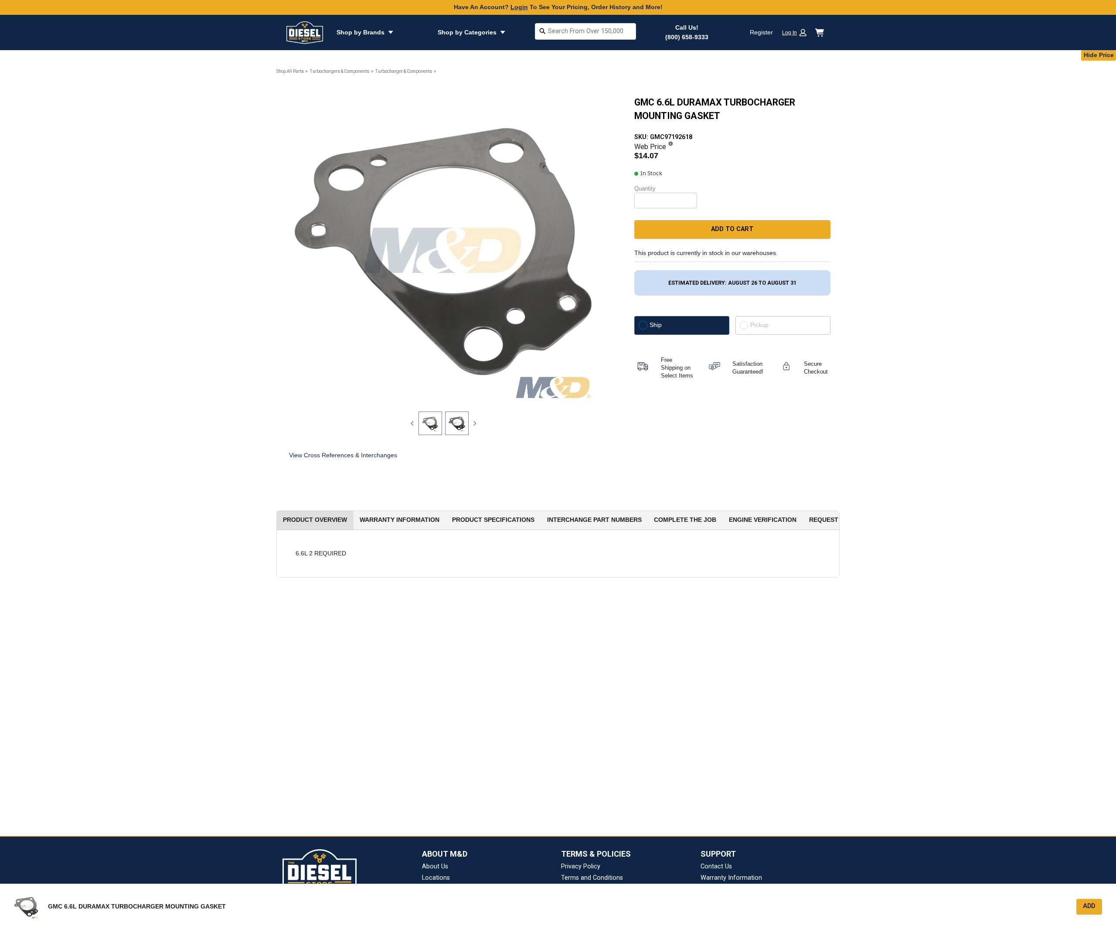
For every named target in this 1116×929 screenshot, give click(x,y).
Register (761, 32)
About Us (435, 866)
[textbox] (585, 31)
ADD (1089, 906)
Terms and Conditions (592, 877)
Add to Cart (732, 229)
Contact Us (716, 866)
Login (519, 6)
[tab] (430, 423)
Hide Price (1099, 54)
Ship (656, 324)
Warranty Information (731, 877)
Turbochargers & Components (339, 71)
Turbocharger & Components (403, 71)
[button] (797, 32)
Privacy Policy (580, 866)
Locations (436, 877)
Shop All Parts (290, 71)
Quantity (645, 188)
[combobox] (585, 32)
